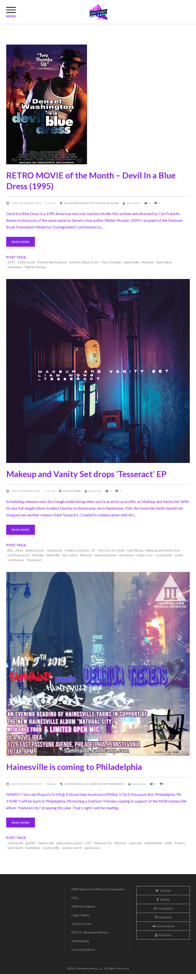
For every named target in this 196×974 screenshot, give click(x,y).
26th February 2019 (26, 783)
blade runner (34, 550)
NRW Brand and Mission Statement (97, 889)
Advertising (80, 941)
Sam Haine (164, 262)
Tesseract (34, 560)
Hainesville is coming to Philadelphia (74, 767)
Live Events (91, 783)
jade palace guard (69, 843)
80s (10, 550)
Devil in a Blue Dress (84, 262)
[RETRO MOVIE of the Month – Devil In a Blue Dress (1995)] (98, 104)
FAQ (74, 898)
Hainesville (131, 262)
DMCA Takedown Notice (90, 932)
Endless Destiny (77, 550)
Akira (19, 550)
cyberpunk (54, 550)
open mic (135, 843)
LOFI (88, 843)
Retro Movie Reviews (102, 203)
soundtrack (163, 555)
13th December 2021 (26, 203)
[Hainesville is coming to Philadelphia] (98, 664)
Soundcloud (165, 926)
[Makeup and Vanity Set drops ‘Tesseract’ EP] (98, 371)
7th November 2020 (26, 491)
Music (67, 491)
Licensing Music (83, 949)
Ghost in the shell (111, 550)
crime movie (26, 262)
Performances (113, 783)
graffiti (31, 843)
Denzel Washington (52, 262)
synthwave (15, 560)
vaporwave (92, 848)
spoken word (72, 848)
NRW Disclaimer (83, 906)
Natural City (103, 843)
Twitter (165, 891)
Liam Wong (135, 550)
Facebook (164, 917)
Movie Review (74, 203)
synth (178, 555)
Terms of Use (81, 924)
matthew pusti (18, 555)
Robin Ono (95, 491)
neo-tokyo (70, 555)
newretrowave (105, 555)
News (77, 491)
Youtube (164, 935)
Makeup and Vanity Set (163, 550)
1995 (11, 262)
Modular (38, 555)
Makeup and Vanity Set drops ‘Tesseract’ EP (86, 474)
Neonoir (148, 262)
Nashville (53, 555)
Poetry (180, 843)
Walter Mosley (35, 267)
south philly (51, 848)
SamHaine (14, 267)
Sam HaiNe (133, 203)
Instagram (165, 908)
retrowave (126, 555)
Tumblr (164, 899)
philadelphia (153, 843)
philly (168, 843)
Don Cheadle (111, 262)
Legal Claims (80, 915)
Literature (73, 783)
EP (93, 550)
